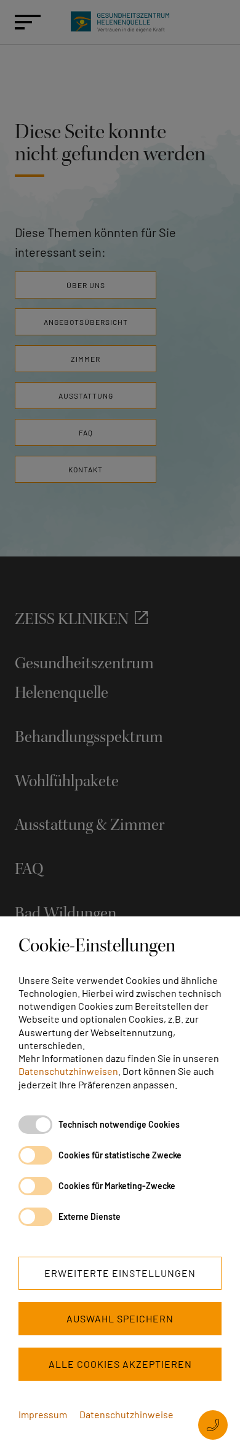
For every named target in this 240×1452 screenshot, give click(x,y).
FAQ (86, 432)
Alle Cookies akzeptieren (120, 1364)
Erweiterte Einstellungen (120, 1273)
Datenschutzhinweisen (68, 1071)
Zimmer (85, 358)
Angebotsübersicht (86, 322)
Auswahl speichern (120, 1318)
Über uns (85, 285)
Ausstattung (85, 395)
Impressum (42, 1414)
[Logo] (120, 22)
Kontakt (85, 469)
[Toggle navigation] (22, 22)
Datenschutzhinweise (126, 1414)
